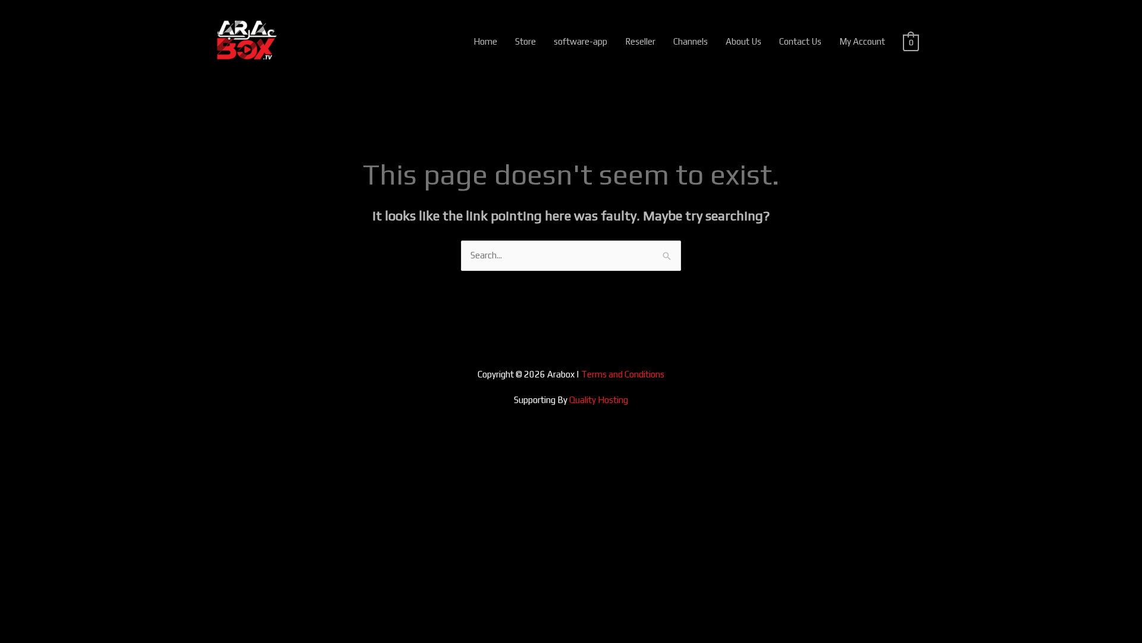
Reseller (640, 41)
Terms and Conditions (622, 374)
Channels (690, 41)
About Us (743, 41)
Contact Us (800, 41)
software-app (580, 41)
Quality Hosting (598, 400)
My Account (862, 41)
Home (485, 41)
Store (525, 41)
